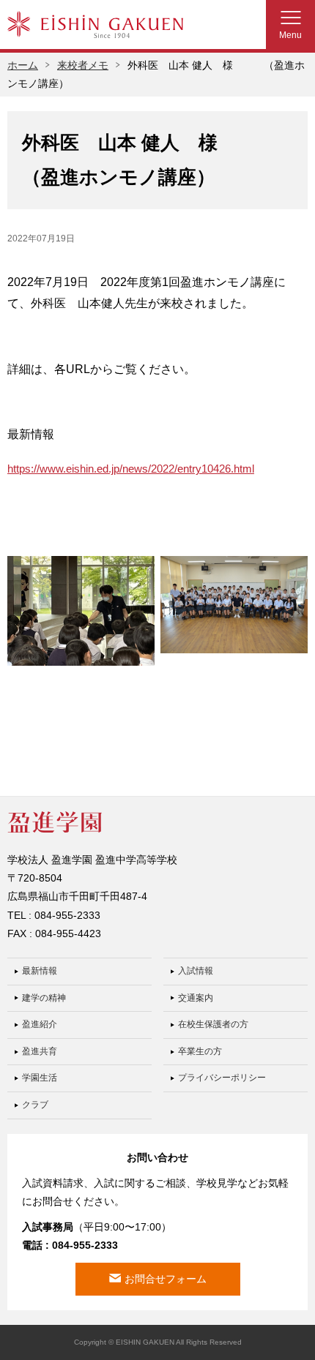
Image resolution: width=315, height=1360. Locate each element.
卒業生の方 (200, 1051)
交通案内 (195, 998)
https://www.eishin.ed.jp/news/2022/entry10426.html (130, 468)
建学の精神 (44, 998)
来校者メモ (82, 65)
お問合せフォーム (166, 1279)
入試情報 (195, 971)
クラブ (35, 1105)
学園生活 (39, 1077)
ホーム (22, 65)
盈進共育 (39, 1051)
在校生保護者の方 (213, 1024)
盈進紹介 (39, 1024)
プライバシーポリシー (222, 1077)
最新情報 (39, 971)
